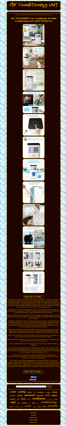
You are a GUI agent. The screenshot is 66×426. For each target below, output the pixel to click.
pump (54, 392)
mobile (28, 406)
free (29, 403)
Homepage (34, 412)
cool (34, 392)
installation (40, 392)
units (18, 403)
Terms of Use (33, 422)
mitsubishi (29, 395)
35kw (44, 406)
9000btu (34, 406)
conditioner (39, 398)
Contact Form (34, 417)
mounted (40, 395)
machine (12, 396)
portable (53, 405)
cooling (22, 391)
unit (13, 402)
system (24, 403)
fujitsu (29, 392)
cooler (13, 391)
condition (48, 392)
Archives (33, 415)
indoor (39, 406)
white (28, 399)
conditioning (49, 402)
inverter (11, 406)
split (18, 399)
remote (20, 395)
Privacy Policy (33, 420)
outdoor (17, 406)
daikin (54, 395)
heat (23, 399)
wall (47, 395)
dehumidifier (49, 399)
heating (55, 399)
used (33, 403)
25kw (38, 403)
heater (22, 406)
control (12, 399)
